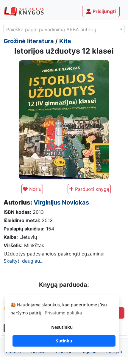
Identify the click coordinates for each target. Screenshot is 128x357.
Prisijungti (103, 11)
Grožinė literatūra (29, 41)
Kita (65, 41)
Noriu (34, 189)
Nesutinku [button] (62, 327)
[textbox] (64, 29)
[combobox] (64, 29)
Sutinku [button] (64, 341)
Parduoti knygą (91, 189)
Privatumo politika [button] (63, 313)
